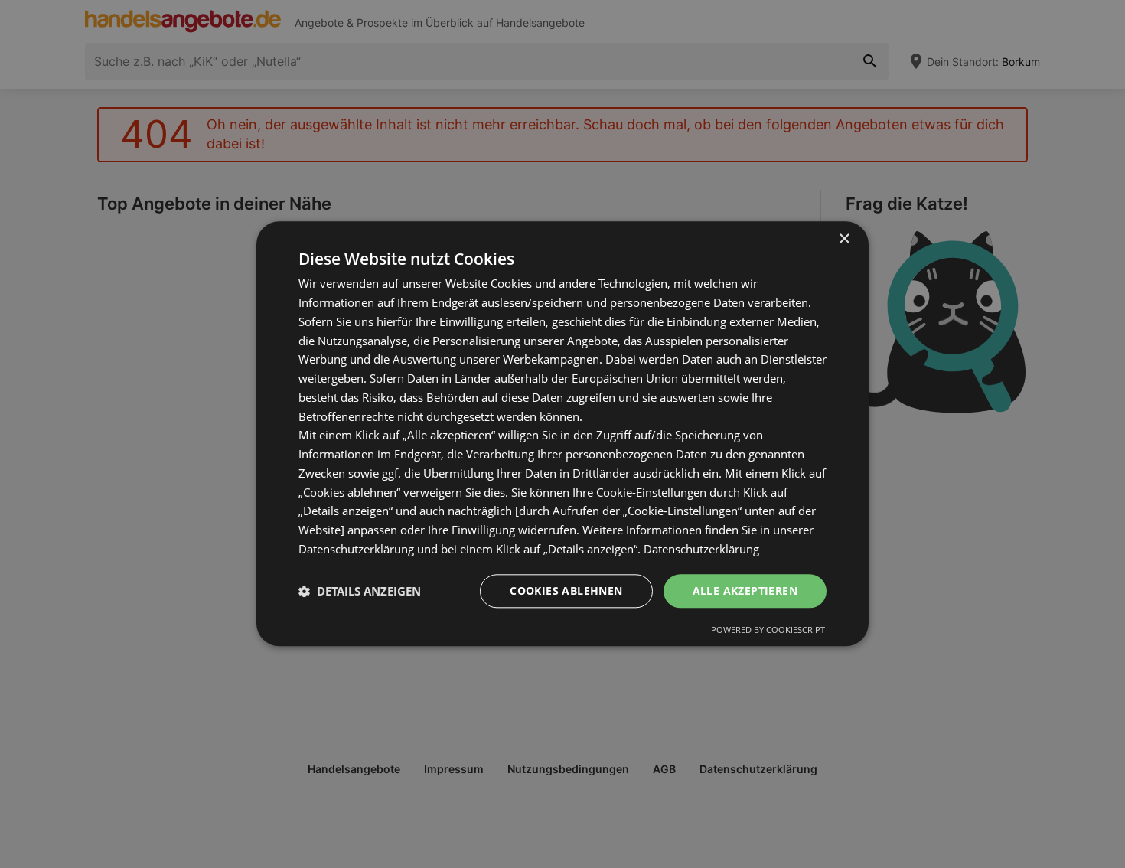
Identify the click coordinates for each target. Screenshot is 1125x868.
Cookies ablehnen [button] (566, 590)
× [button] (843, 239)
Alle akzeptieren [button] (745, 590)
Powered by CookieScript (768, 630)
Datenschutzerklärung (701, 548)
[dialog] (562, 433)
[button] (359, 590)
